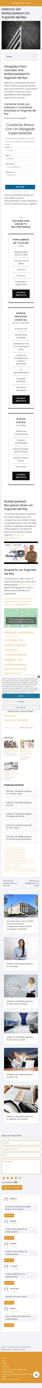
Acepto (21, 696)
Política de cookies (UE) (10, 1379)
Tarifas (4, 1364)
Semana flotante (16, 720)
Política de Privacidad (26, 711)
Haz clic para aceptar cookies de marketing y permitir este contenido (21, 620)
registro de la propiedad (13, 870)
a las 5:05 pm (14, 1201)
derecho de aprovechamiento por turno (18, 861)
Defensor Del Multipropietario (15, 662)
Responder (9, 1215)
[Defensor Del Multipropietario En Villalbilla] (11, 766)
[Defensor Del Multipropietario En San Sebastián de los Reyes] (27, 744)
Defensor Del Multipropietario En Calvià (32, 883)
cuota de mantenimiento (15, 652)
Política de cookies (13, 711)
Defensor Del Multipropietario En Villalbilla (10, 773)
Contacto (5, 1367)
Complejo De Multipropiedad (15, 642)
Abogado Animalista (19, 632)
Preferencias (21, 707)
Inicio (4, 1358)
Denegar (21, 702)
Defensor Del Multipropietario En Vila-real (10, 883)
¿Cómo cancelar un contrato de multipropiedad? (14, 1370)
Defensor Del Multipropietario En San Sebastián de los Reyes (26, 752)
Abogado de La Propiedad (11, 636)
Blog (3, 1361)
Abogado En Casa (21, 3)
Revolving (10, 716)
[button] (39, 677)
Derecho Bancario (15, 669)
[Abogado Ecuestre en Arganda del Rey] (11, 744)
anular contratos (27, 584)
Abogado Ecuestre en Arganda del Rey (11, 750)
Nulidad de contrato (12, 866)
